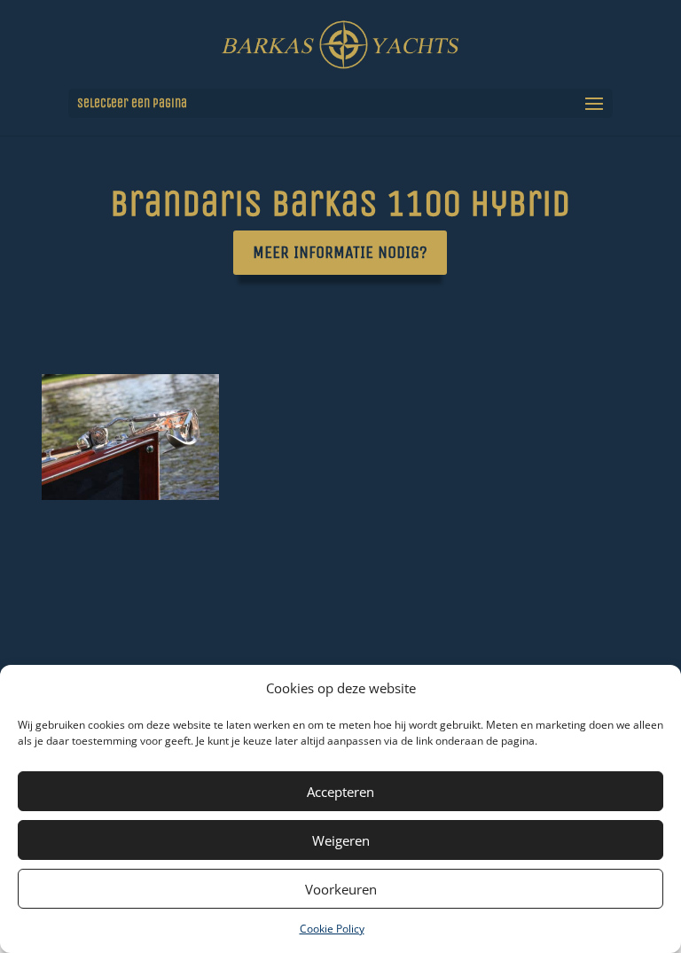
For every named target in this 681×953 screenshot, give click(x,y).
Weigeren (341, 840)
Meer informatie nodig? (340, 252)
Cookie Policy (332, 928)
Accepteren (340, 792)
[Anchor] (130, 495)
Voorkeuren (341, 889)
